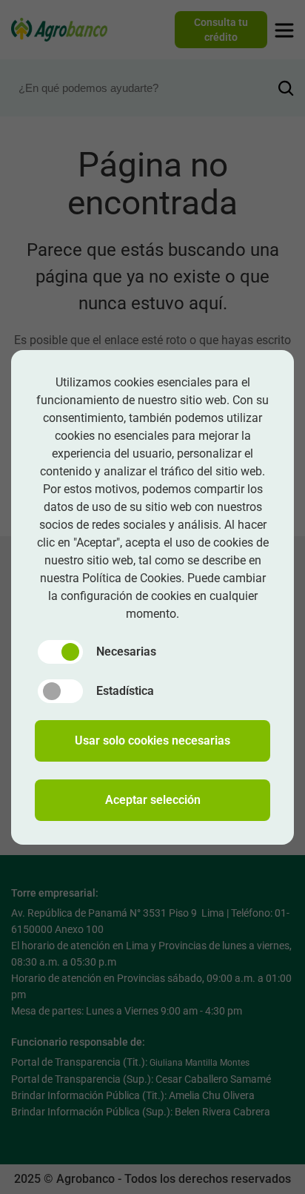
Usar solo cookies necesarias (152, 740)
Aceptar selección (153, 800)
